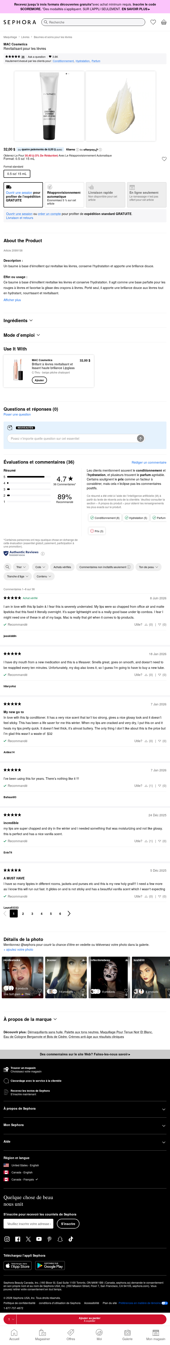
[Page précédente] (5, 913)
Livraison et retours (19, 217)
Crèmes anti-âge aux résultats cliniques (96, 1036)
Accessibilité (91, 1303)
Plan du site (110, 1303)
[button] (77, 149)
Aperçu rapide (17, 371)
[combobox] (93, 22)
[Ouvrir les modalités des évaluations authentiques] (42, 553)
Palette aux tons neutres (81, 1032)
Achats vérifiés (62, 567)
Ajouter (39, 380)
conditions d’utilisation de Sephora (60, 1303)
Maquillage (10, 37)
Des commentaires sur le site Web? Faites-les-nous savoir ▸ (85, 1054)
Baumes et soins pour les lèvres (53, 37)
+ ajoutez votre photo (18, 950)
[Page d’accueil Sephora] (20, 22)
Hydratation (83, 61)
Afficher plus (12, 300)
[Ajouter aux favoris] (164, 159)
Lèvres (25, 37)
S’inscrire (68, 1223)
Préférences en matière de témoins (140, 1303)
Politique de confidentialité (19, 1303)
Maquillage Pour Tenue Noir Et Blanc (126, 1032)
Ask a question (37, 56)
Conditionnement (63, 61)
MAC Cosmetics (15, 44)
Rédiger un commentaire (149, 462)
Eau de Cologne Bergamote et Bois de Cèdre (35, 1036)
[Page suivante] (69, 913)
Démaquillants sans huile (45, 1032)
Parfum (96, 61)
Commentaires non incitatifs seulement (102, 567)
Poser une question (17, 414)
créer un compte (49, 214)
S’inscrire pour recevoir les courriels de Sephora (40, 1214)
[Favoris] (153, 22)
